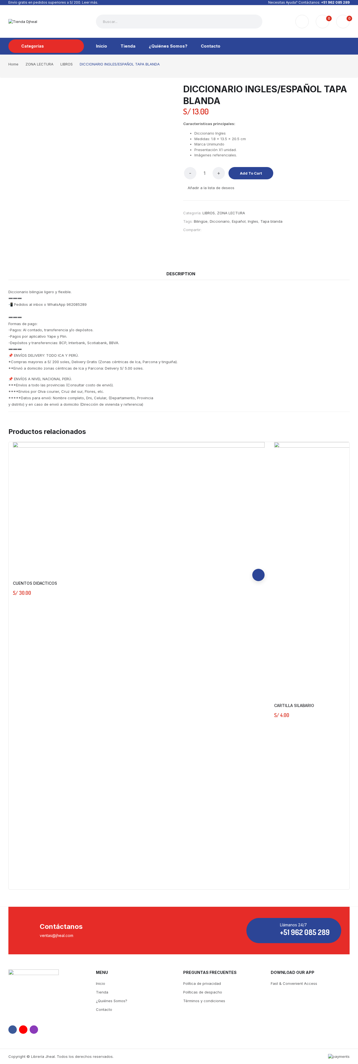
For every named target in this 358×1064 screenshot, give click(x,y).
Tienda (102, 992)
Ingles (253, 221)
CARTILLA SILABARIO (294, 705)
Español (239, 221)
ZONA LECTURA (231, 213)
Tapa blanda (271, 221)
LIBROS (208, 213)
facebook (12, 1029)
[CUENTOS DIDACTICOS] (139, 507)
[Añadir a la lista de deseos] (258, 550)
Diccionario (220, 221)
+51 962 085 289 (335, 2)
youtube (23, 1029)
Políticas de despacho (202, 992)
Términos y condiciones (204, 1001)
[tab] (181, 274)
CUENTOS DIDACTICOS (35, 583)
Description (180, 273)
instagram (34, 1029)
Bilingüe (201, 221)
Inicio (100, 983)
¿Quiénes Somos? (111, 1001)
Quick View (258, 562)
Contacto (104, 1009)
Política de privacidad (202, 983)
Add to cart (251, 173)
